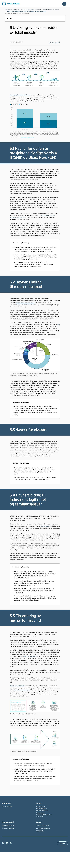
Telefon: (42, 825)
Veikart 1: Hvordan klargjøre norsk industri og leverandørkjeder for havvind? (26, 11)
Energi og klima (30, 9)
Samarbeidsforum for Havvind (51, 9)
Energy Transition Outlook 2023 (24, 303)
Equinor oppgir (45, 526)
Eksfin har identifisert (29, 656)
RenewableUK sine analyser (22, 690)
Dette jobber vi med (19, 9)
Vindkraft (38, 9)
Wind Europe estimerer (17, 686)
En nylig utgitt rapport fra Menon (20, 95)
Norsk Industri (8, 9)
